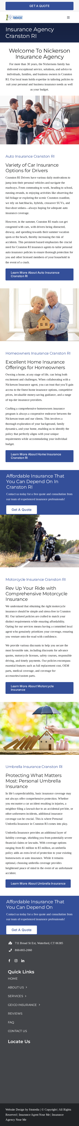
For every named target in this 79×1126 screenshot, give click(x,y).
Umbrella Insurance (17, 832)
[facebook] (9, 960)
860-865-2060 (23, 950)
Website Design (15, 1109)
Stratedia (34, 1109)
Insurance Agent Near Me (34, 1114)
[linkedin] (22, 960)
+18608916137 (17, 941)
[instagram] (16, 960)
